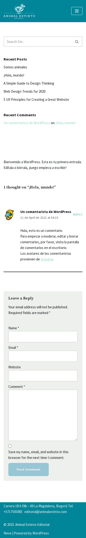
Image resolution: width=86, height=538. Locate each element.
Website (14, 367)
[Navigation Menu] (76, 11)
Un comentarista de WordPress (27, 123)
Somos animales (15, 67)
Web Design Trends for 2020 (24, 91)
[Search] (77, 41)
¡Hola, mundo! (14, 75)
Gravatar (47, 259)
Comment (16, 386)
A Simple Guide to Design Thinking (29, 83)
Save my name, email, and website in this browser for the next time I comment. (38, 455)
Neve (7, 533)
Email (13, 347)
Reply (77, 215)
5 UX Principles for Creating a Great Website (36, 99)
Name (13, 328)
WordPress (40, 533)
